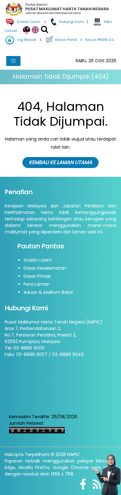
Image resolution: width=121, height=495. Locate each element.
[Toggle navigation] (13, 61)
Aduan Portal (65, 39)
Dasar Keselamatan (45, 268)
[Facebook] (83, 483)
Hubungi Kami (71, 21)
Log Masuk (26, 39)
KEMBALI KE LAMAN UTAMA (60, 162)
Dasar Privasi (37, 276)
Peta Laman (37, 284)
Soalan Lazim (38, 260)
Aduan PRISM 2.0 (99, 39)
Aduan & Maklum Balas (48, 292)
